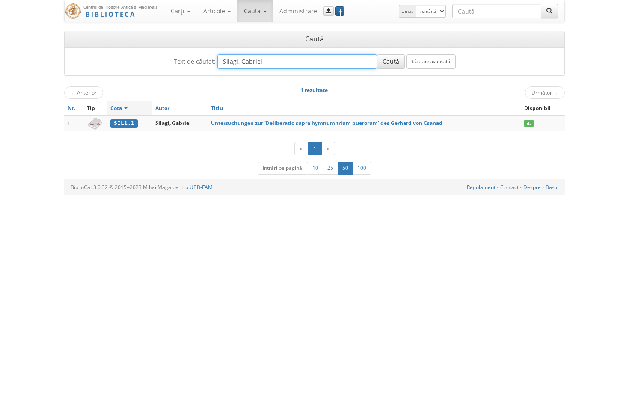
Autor (162, 108)
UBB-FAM (201, 187)
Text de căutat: (195, 61)
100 (361, 168)
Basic (552, 187)
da (529, 123)
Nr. (71, 108)
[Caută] (549, 11)
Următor (544, 92)
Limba (407, 11)
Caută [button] (253, 11)
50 (345, 168)
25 (330, 168)
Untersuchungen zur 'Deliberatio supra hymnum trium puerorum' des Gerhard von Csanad (326, 123)
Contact (509, 187)
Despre (532, 187)
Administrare (298, 11)
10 (315, 168)
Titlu (217, 108)
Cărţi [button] (178, 11)
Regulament (481, 187)
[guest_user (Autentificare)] (328, 11)
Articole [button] (215, 11)
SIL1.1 (124, 123)
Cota (116, 108)
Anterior (84, 92)
